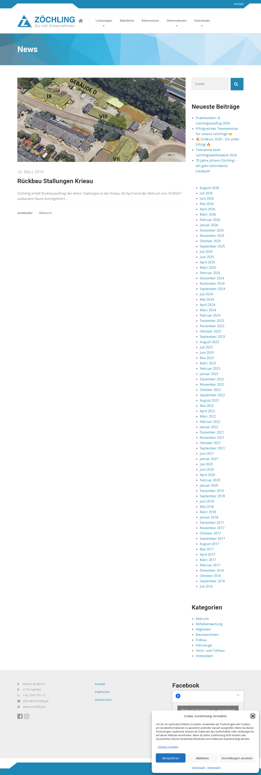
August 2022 (209, 400)
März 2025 (208, 267)
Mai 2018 (207, 506)
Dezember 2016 (212, 570)
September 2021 (212, 448)
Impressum (198, 767)
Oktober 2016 (210, 575)
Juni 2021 (207, 453)
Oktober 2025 (210, 241)
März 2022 (208, 416)
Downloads (202, 20)
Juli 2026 (206, 193)
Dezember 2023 (212, 320)
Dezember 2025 (212, 230)
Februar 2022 (210, 421)
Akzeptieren (170, 758)
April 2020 (207, 475)
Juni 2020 (207, 469)
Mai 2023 (207, 358)
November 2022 (212, 384)
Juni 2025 (207, 257)
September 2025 (212, 246)
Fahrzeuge (204, 645)
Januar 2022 (209, 427)
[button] (253, 716)
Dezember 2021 (212, 432)
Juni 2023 (207, 352)
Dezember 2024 (212, 278)
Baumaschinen (207, 634)
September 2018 (212, 496)
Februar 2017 (210, 565)
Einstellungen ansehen (237, 758)
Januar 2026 (209, 225)
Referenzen (150, 20)
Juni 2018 (207, 501)
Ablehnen (202, 758)
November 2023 (212, 326)
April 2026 (207, 209)
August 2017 (209, 544)
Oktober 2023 (210, 331)
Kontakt (239, 4)
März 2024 (208, 310)
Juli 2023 (206, 347)
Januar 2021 (209, 459)
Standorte (127, 20)
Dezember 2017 (212, 522)
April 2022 (207, 411)
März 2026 (208, 214)
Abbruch (45, 213)
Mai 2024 (207, 299)
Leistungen (104, 20)
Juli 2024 (206, 294)
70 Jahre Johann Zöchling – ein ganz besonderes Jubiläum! (216, 165)
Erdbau (201, 640)
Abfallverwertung (209, 624)
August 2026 (209, 188)
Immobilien (204, 656)
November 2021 (212, 437)
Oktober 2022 (210, 390)
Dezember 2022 (212, 379)
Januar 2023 (209, 374)
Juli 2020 (206, 464)
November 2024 (212, 283)
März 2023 (208, 363)
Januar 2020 (209, 485)
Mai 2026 (207, 204)
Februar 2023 (210, 368)
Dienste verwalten (168, 747)
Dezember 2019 (212, 490)
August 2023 (209, 342)
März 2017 (208, 560)
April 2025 (207, 262)
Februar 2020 (210, 480)
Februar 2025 (210, 273)
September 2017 (212, 538)
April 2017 (207, 554)
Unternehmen (177, 20)
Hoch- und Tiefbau (210, 650)
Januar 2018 (209, 517)
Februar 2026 (210, 219)
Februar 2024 (210, 315)
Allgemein (203, 629)
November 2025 (212, 235)
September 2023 (212, 336)
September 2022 (212, 395)
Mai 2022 (207, 405)
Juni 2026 (207, 198)
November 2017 (212, 528)
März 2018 (208, 512)
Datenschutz (103, 700)
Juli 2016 (206, 586)
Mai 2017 (207, 549)
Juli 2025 (206, 251)
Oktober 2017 (210, 533)
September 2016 (212, 581)
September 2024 (212, 289)
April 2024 (207, 304)
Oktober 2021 (210, 443)
